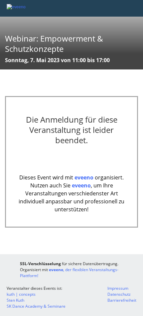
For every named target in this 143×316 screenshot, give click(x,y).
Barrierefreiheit (121, 300)
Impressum (117, 288)
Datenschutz (119, 294)
